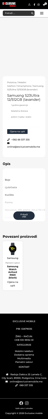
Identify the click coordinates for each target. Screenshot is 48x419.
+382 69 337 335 (20, 139)
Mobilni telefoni (24, 351)
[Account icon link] (29, 4)
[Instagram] (38, 4)
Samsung (12, 258)
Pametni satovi (24, 362)
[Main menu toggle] (41, 13)
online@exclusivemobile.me (23, 146)
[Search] (32, 13)
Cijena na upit (17, 131)
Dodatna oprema (24, 354)
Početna (11, 82)
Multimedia (24, 358)
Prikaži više (24, 215)
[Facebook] (34, 4)
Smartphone (24, 86)
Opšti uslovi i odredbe (24, 408)
